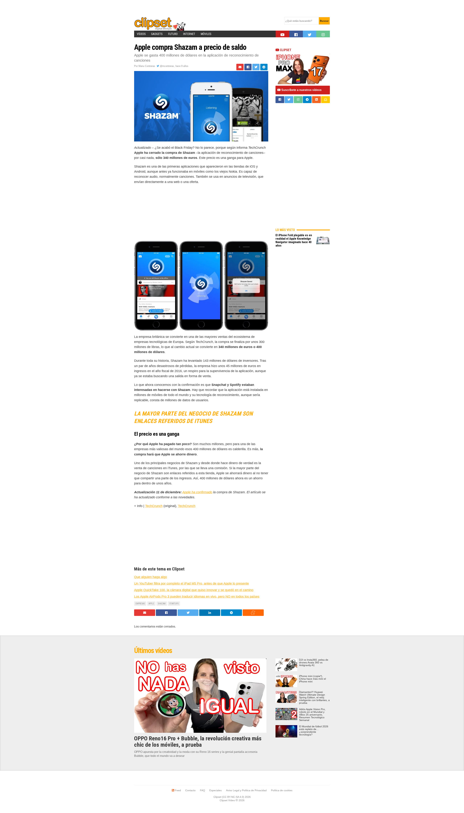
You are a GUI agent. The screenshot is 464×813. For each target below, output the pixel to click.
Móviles (206, 34)
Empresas (140, 603)
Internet (189, 34)
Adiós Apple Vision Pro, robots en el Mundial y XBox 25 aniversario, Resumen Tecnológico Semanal (312, 715)
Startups (174, 603)
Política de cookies (281, 790)
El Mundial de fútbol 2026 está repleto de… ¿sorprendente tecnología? (313, 730)
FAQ (202, 790)
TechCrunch (154, 506)
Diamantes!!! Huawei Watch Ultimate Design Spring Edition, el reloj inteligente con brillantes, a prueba (314, 697)
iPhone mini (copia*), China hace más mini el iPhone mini (312, 679)
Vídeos (141, 34)
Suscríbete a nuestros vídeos (301, 89)
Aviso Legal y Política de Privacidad (246, 790)
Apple (151, 603)
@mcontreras (166, 66)
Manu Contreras (146, 66)
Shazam (161, 603)
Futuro (173, 34)
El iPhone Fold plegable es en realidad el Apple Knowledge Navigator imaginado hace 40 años (294, 240)
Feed (177, 790)
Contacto (190, 790)
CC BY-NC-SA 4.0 (233, 796)
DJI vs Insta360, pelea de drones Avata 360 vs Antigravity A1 (313, 662)
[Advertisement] (200, 8)
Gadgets (157, 34)
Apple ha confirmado (197, 492)
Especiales (215, 790)
